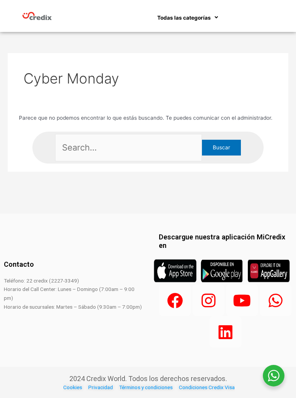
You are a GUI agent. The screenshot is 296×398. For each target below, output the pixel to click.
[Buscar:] (128, 147)
